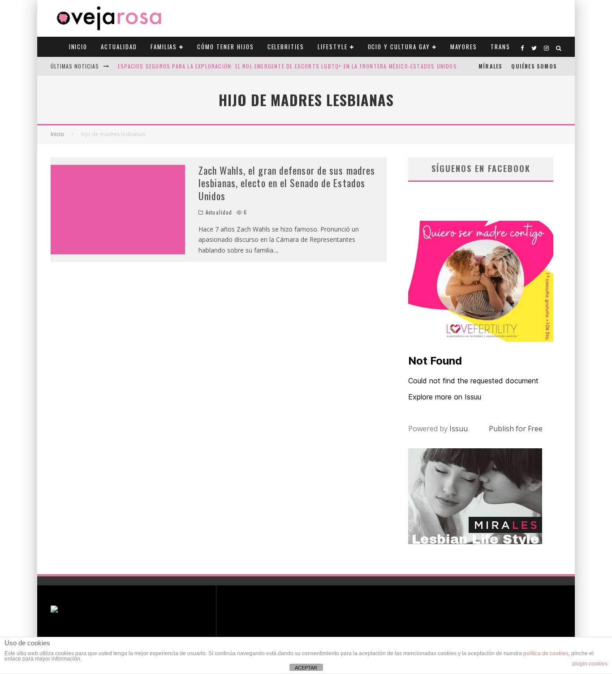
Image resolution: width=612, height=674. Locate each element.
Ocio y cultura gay (399, 46)
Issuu (458, 429)
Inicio (78, 46)
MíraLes (490, 66)
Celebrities (285, 46)
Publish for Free (516, 429)
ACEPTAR (306, 667)
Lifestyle (333, 46)
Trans (500, 46)
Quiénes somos (534, 66)
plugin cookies (590, 664)
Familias (164, 46)
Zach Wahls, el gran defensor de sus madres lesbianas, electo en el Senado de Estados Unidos (286, 183)
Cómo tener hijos (225, 46)
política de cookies (546, 653)
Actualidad (119, 46)
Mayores (464, 46)
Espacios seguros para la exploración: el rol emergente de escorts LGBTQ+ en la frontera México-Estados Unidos (287, 66)
